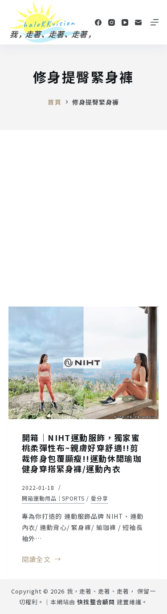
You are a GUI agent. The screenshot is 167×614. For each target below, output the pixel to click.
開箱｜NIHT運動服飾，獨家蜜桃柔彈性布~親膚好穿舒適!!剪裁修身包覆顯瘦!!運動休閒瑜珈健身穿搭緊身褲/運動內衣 (82, 453)
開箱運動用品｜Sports (53, 498)
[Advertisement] (83, 217)
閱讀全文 (36, 559)
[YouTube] (125, 22)
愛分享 (99, 498)
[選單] (155, 22)
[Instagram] (111, 22)
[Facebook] (98, 22)
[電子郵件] (138, 22)
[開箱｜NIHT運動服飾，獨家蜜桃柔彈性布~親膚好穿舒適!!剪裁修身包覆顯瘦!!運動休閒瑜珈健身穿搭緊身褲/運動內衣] (83, 363)
